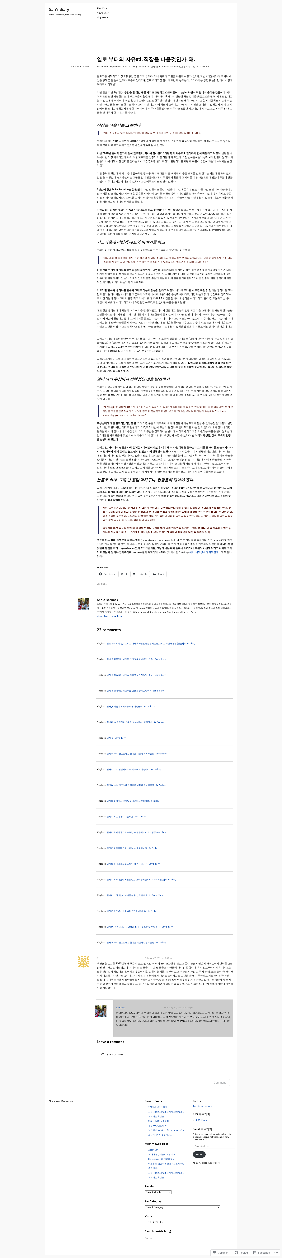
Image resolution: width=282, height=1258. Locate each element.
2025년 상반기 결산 (157, 1107)
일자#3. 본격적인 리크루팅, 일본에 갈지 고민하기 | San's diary (135, 722)
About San (102, 8)
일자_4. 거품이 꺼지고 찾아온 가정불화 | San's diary (131, 706)
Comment (220, 1082)
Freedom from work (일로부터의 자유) (177, 66)
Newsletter (103, 13)
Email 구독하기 (202, 1129)
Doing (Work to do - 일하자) (145, 66)
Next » (86, 66)
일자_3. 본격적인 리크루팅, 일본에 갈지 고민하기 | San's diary (135, 690)
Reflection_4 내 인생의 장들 (161, 1159)
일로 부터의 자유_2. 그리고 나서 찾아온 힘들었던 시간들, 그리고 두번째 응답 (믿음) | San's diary (151, 643)
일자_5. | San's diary (116, 738)
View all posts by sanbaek (111, 616)
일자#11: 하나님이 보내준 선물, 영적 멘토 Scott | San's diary (135, 895)
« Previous (76, 66)
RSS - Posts (201, 1120)
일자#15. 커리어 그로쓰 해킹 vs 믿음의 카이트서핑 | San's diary (136, 832)
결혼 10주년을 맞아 (157, 1125)
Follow (199, 1154)
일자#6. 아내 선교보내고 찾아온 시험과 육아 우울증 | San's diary (137, 753)
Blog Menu (102, 17)
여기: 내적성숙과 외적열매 (204, 552)
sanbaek (104, 66)
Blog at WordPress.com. (61, 1101)
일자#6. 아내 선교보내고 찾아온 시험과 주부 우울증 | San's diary (137, 942)
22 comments (203, 66)
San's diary (59, 9)
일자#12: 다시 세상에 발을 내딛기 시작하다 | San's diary (133, 801)
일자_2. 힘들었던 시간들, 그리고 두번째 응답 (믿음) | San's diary (136, 659)
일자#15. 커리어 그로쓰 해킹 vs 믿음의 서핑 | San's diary (133, 848)
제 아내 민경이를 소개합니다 (161, 1154)
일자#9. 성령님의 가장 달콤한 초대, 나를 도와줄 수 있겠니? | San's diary (140, 926)
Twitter (197, 1101)
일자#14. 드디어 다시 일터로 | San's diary (126, 816)
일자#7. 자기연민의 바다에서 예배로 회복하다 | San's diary (134, 769)
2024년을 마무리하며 (158, 1121)
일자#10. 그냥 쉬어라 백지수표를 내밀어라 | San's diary (133, 911)
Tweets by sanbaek (202, 1106)
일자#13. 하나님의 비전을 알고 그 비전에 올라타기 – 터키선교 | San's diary (141, 879)
